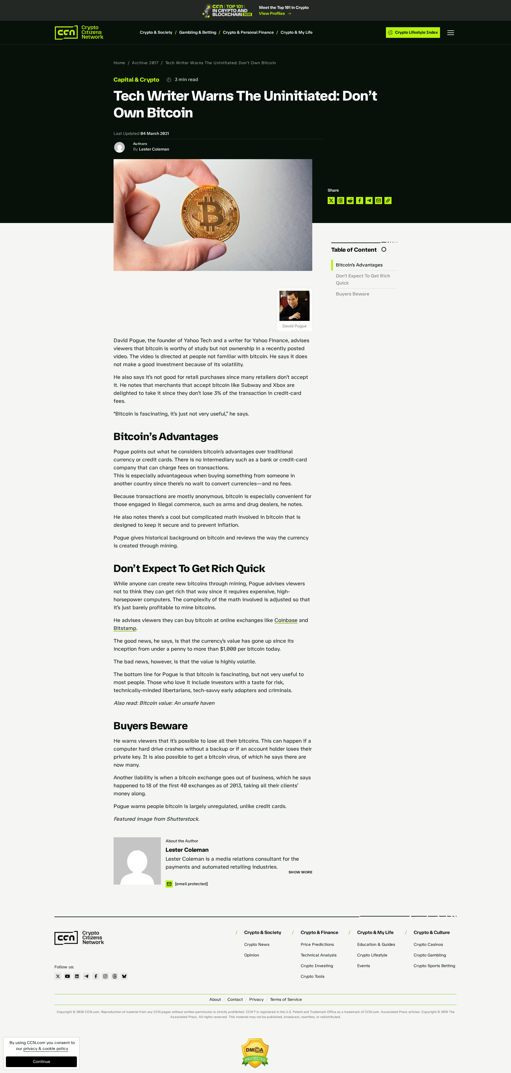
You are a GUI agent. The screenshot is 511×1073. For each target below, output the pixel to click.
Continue (41, 1061)
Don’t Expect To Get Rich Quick (363, 279)
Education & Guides (376, 944)
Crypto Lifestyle (372, 955)
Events (363, 965)
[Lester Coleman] (137, 861)
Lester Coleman (154, 149)
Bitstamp (125, 628)
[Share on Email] (378, 200)
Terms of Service (286, 999)
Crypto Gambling (430, 955)
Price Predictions (317, 944)
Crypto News (256, 944)
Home (119, 62)
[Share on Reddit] (350, 200)
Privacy (256, 999)
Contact (235, 999)
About (215, 999)
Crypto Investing (317, 965)
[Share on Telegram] (369, 200)
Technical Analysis (319, 955)
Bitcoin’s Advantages (359, 265)
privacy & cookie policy (45, 1048)
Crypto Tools (312, 976)
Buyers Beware (352, 294)
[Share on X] (331, 200)
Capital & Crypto (136, 79)
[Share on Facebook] (359, 200)
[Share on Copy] (388, 200)
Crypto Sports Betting (434, 965)
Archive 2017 (145, 62)
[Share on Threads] (340, 200)
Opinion (251, 955)
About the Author (182, 840)
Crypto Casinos (428, 944)
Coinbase (285, 620)
